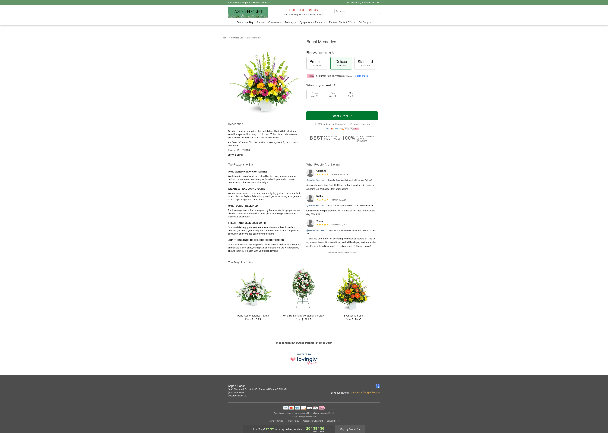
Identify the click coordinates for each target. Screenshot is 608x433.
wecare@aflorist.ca (237, 395)
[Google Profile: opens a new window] (378, 386)
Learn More (361, 76)
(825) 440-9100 (236, 392)
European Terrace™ (337, 205)
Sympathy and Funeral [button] (312, 22)
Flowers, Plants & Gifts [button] (341, 22)
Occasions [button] (274, 22)
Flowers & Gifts (237, 37)
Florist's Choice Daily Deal (339, 230)
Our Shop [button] (364, 22)
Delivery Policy (333, 421)
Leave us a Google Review (365, 392)
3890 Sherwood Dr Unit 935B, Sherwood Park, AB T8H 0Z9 (258, 389)
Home (225, 37)
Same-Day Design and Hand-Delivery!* (249, 2)
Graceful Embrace (336, 180)
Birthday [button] (289, 22)
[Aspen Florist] (251, 12)
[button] (599, 420)
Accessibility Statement (313, 421)
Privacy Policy (293, 421)
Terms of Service (276, 421)
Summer (260, 22)
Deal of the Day (245, 22)
